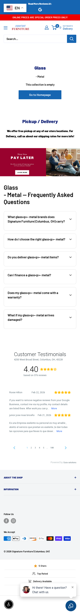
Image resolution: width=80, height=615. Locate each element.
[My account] (47, 28)
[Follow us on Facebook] (6, 520)
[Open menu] (5, 27)
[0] (54, 27)
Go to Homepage (40, 94)
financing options (34, 283)
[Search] (71, 39)
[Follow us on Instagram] (13, 520)
